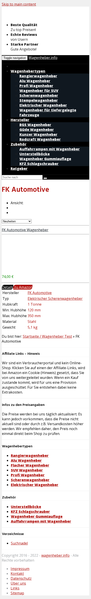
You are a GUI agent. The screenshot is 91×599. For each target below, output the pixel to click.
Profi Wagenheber (28, 475)
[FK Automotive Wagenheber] (35, 268)
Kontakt (17, 573)
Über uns (18, 583)
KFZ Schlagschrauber (30, 511)
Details (7, 287)
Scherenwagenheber (30, 479)
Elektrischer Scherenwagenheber (55, 298)
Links (15, 588)
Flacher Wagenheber (30, 465)
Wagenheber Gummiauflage (37, 516)
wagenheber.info (55, 555)
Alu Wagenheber (26, 460)
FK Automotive (40, 292)
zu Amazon (22, 287)
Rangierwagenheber (30, 455)
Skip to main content (19, 4)
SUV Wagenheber (27, 470)
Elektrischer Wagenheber (34, 484)
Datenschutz (21, 578)
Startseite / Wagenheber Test (47, 336)
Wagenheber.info (42, 57)
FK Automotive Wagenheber (25, 229)
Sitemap (17, 593)
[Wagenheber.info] (37, 16)
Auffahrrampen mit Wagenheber (41, 521)
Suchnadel (19, 543)
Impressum (20, 568)
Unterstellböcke (26, 506)
